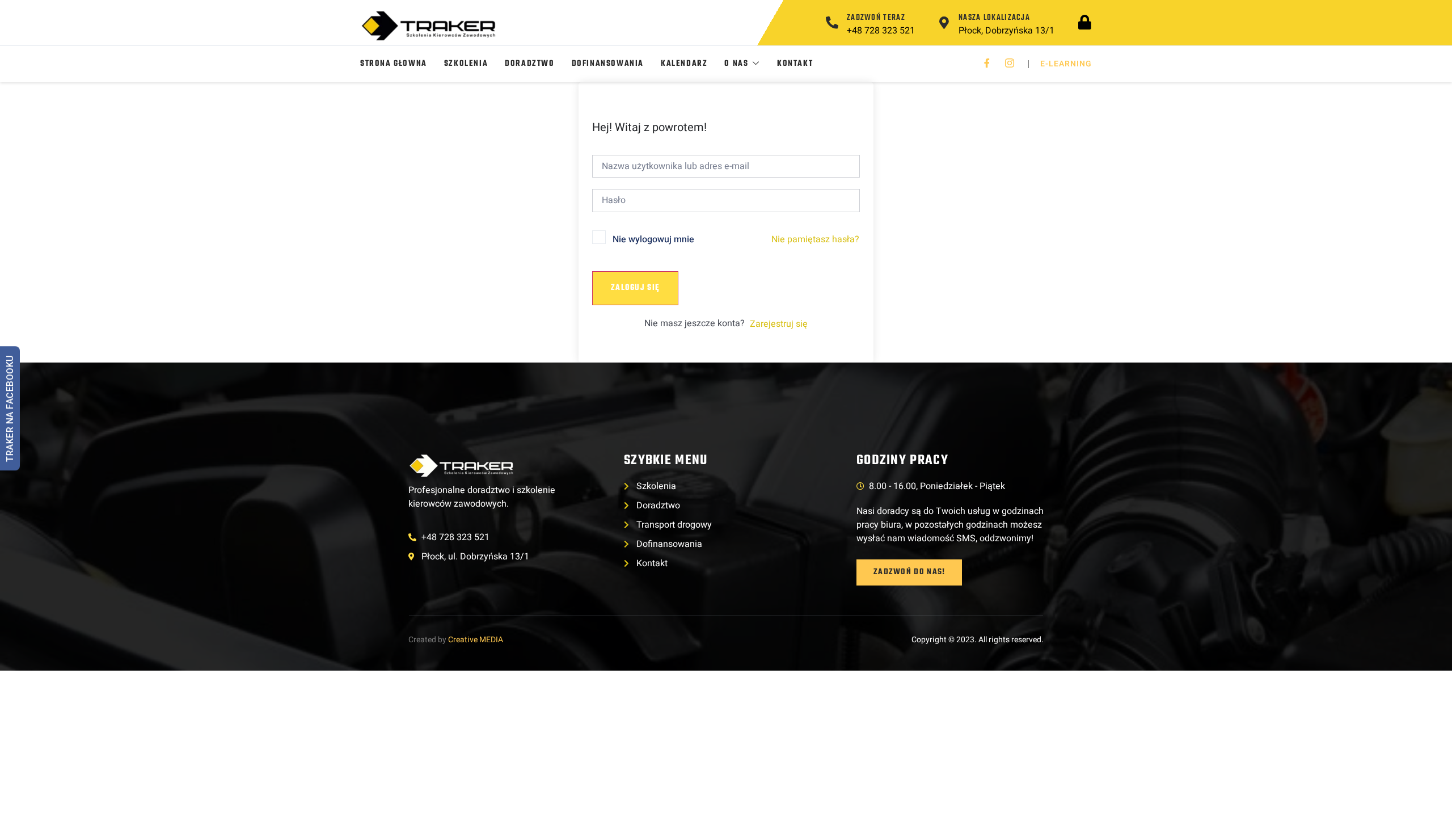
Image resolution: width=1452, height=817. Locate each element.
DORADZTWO (529, 63)
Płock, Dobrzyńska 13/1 (1006, 30)
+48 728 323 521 (881, 30)
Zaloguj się (635, 287)
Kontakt (795, 63)
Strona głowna (393, 63)
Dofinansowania (608, 63)
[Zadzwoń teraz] (832, 22)
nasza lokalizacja (994, 17)
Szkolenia (466, 63)
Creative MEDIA (475, 640)
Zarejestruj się (779, 324)
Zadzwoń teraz (876, 17)
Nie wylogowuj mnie (653, 239)
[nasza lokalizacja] (944, 22)
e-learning (1066, 64)
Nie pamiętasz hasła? (815, 239)
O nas (736, 63)
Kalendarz (684, 63)
